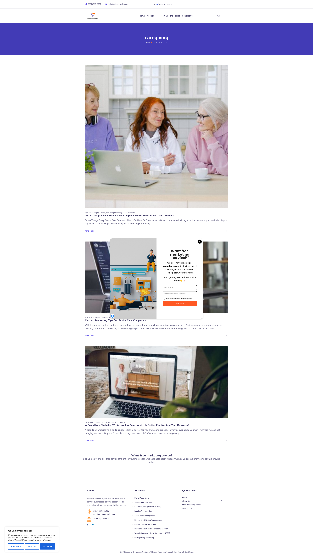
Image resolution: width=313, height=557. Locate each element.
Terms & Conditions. (186, 552)
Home (142, 16)
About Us (151, 16)
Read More (89, 231)
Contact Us (187, 16)
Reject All (32, 546)
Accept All (47, 546)
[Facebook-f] (88, 525)
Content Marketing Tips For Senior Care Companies (115, 320)
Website (131, 213)
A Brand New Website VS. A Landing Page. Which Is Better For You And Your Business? (137, 425)
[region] (32, 539)
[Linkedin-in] (93, 525)
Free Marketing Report (170, 16)
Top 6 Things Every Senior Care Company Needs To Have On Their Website (129, 215)
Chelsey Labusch (106, 213)
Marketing (118, 213)
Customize (16, 546)
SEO (125, 213)
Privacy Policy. (171, 552)
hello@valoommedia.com (118, 4)
